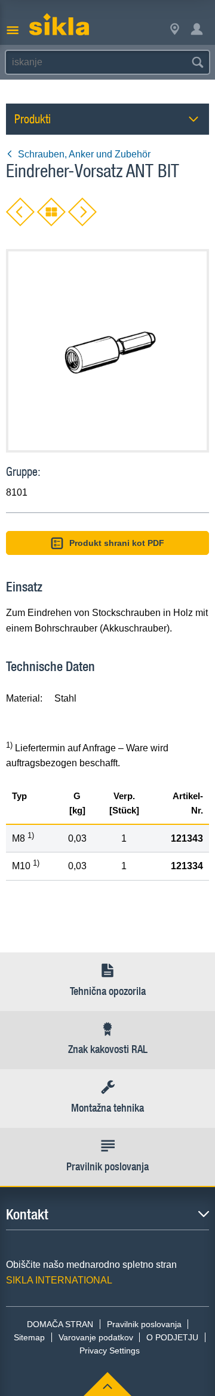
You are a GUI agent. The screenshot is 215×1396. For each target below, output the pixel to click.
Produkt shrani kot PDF (116, 543)
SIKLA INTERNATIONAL (59, 1280)
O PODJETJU (172, 1337)
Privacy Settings (109, 1350)
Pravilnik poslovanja (144, 1324)
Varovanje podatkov (96, 1337)
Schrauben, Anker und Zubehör (84, 154)
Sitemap (29, 1337)
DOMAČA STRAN (60, 1324)
